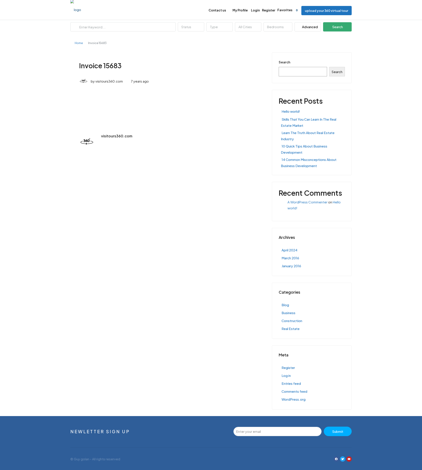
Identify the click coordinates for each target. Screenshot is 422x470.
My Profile (240, 10)
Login (255, 10)
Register (268, 10)
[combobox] (191, 26)
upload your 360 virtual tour (326, 11)
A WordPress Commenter (307, 202)
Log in (286, 375)
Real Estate (291, 328)
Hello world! (291, 111)
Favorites (287, 10)
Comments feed (294, 391)
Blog (285, 305)
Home (79, 43)
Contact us (217, 10)
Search (337, 27)
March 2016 (290, 258)
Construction (292, 321)
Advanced (309, 27)
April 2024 (289, 250)
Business (288, 313)
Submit (337, 431)
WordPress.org (294, 399)
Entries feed (291, 383)
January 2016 (291, 266)
